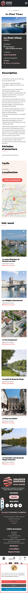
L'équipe (14, 534)
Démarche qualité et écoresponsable (14, 539)
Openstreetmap (17, 216)
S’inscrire (14, 497)
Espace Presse (14, 552)
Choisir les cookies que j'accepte (13, 589)
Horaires (14, 523)
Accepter (13, 581)
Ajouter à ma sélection (12, 63)
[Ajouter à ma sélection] (23, 231)
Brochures (14, 546)
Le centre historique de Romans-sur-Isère (10, 260)
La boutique (14, 549)
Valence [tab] (5, 512)
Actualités (14, 532)
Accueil (10, 10)
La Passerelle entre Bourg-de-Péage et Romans (13, 459)
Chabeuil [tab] (22, 512)
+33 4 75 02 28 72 (10, 55)
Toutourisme (14, 537)
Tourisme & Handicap (14, 536)
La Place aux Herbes (9, 418)
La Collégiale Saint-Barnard (12, 300)
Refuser (14, 585)
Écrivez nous (14, 521)
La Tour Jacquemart (9, 340)
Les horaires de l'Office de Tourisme (14, 543)
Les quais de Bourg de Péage (13, 379)
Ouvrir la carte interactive (12, 180)
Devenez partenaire (14, 541)
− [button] (4, 188)
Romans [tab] (13, 512)
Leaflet (11, 216)
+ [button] (4, 186)
